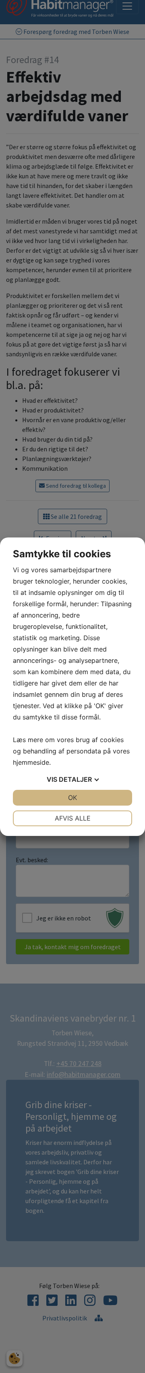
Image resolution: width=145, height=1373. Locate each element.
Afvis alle (73, 818)
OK (72, 797)
